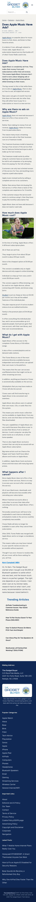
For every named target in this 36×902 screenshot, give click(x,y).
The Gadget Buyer (9, 893)
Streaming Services (10, 781)
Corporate (6, 831)
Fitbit (4, 732)
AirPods (5, 756)
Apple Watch (7, 718)
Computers (6, 760)
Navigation (6, 834)
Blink (4, 729)
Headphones (7, 767)
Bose (4, 725)
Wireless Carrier (9, 784)
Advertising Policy (9, 824)
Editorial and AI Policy (11, 803)
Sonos (4, 742)
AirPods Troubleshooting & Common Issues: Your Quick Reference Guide (17, 607)
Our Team (6, 806)
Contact (5, 810)
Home (4, 20)
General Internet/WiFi (11, 788)
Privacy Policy (8, 817)
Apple (4, 746)
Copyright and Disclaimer (12, 827)
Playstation (7, 739)
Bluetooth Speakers (10, 770)
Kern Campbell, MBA (11, 31)
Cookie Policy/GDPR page (13, 820)
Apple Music (20, 20)
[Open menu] (32, 4)
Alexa (4, 722)
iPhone (5, 749)
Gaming (5, 777)
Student (5, 295)
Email (4, 774)
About (4, 799)
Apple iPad (6, 753)
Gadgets (11, 20)
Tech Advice (7, 736)
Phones (5, 763)
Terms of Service (9, 813)
